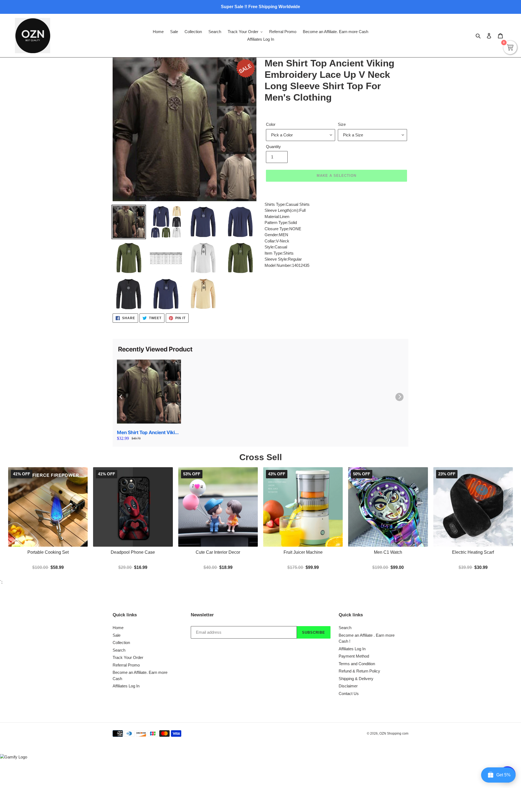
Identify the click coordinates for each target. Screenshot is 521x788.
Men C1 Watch (388, 552)
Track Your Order (128, 657)
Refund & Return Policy (359, 671)
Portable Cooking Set (48, 552)
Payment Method (354, 656)
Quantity (273, 146)
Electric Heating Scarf (473, 552)
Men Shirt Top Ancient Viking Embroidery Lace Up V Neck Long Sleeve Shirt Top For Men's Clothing (148, 433)
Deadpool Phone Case (133, 552)
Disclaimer (348, 686)
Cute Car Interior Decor (218, 552)
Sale (116, 635)
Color (270, 124)
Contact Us (349, 693)
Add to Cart (303, 567)
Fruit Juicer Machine (303, 552)
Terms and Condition (357, 663)
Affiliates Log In (126, 686)
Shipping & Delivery (356, 678)
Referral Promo (126, 665)
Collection (121, 642)
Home (118, 627)
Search (119, 650)
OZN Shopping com (393, 733)
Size (342, 124)
